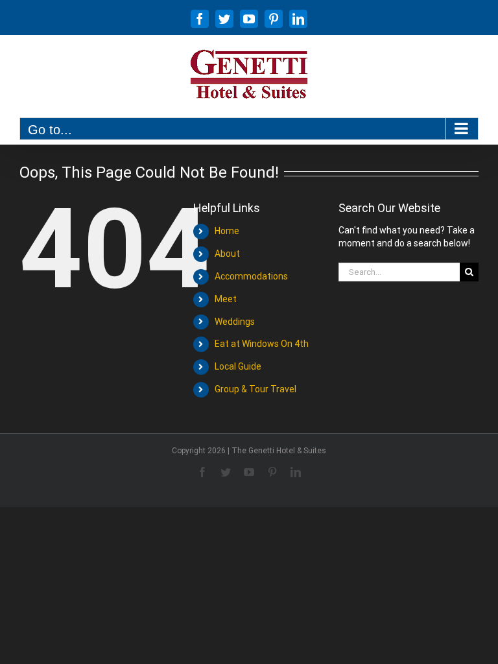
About (227, 253)
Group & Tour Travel (255, 389)
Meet (226, 299)
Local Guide (238, 366)
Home (227, 231)
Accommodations (251, 276)
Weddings (235, 321)
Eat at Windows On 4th (262, 343)
